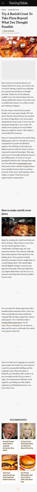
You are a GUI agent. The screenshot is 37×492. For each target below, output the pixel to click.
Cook (4, 9)
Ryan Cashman (9, 31)
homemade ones (24, 163)
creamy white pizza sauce (12, 322)
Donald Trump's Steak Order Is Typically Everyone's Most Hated (8, 445)
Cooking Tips (13, 9)
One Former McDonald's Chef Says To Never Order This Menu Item (27, 477)
